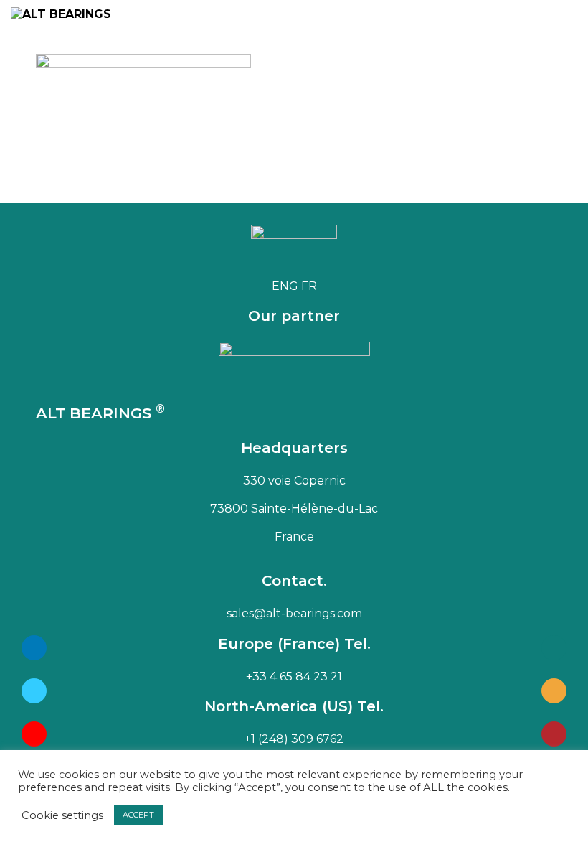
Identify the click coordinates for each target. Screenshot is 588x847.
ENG (285, 286)
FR (309, 286)
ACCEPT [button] (138, 815)
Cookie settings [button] (62, 815)
